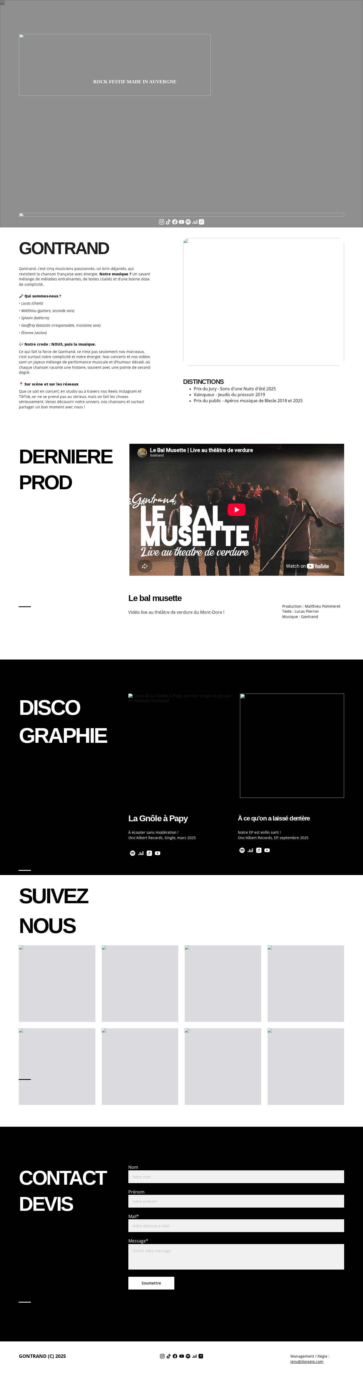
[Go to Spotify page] (188, 222)
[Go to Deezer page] (194, 222)
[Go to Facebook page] (175, 222)
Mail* (133, 1216)
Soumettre (151, 1283)
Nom (133, 1167)
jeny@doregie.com (306, 1361)
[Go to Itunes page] (201, 222)
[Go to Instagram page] (161, 222)
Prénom (136, 1192)
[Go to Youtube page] (181, 222)
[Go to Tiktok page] (168, 222)
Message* (138, 1241)
